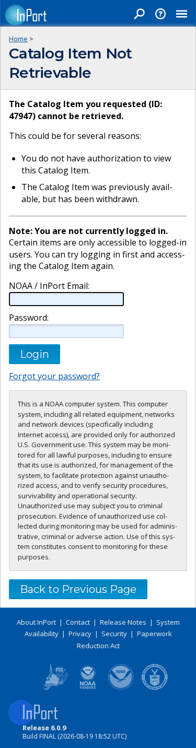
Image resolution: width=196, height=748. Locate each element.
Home (18, 38)
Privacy (79, 633)
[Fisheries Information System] (54, 688)
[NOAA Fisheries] (87, 688)
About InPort (36, 622)
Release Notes (123, 622)
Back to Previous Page (78, 589)
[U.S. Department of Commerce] (154, 688)
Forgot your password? (54, 376)
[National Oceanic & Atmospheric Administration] (121, 688)
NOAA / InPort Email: (49, 285)
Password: (29, 317)
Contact (78, 622)
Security (114, 633)
